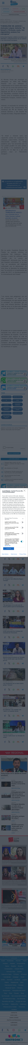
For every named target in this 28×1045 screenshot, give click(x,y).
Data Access (14, 554)
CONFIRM (8, 548)
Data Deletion (5, 554)
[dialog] (14, 522)
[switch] (22, 522)
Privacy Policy (22, 554)
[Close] (24, 491)
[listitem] (14, 519)
